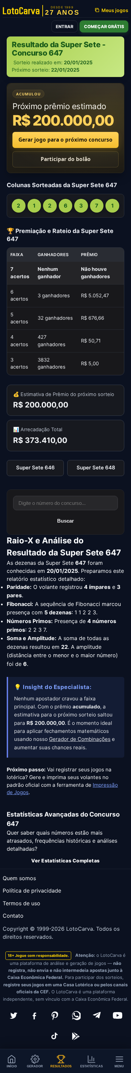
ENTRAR (64, 26)
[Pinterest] (55, 1015)
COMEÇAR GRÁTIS (104, 26)
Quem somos (19, 878)
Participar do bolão (66, 159)
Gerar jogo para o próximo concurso (65, 139)
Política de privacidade (32, 890)
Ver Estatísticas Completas (65, 860)
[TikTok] (55, 1036)
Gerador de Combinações (80, 739)
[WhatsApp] (76, 1015)
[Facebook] (34, 1015)
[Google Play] (76, 1036)
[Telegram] (96, 1015)
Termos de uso (21, 903)
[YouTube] (117, 1015)
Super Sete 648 (96, 467)
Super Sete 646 (35, 467)
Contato (13, 915)
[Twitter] (13, 1015)
